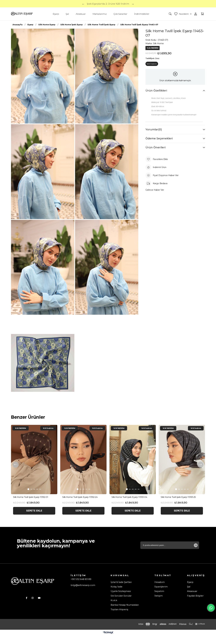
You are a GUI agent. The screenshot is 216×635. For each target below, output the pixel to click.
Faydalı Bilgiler (195, 595)
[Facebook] (26, 598)
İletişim (158, 595)
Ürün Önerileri (155, 147)
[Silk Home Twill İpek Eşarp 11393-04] (132, 459)
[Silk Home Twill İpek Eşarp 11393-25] (182, 459)
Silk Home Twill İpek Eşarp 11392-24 (80, 497)
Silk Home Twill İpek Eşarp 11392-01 (30, 497)
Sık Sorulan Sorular (121, 595)
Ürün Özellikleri (156, 90)
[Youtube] (39, 598)
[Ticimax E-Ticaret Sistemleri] (108, 632)
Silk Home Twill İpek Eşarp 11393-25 (178, 497)
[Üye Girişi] (195, 14)
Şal (188, 586)
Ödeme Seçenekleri (159, 138)
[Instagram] (33, 598)
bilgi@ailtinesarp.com (83, 585)
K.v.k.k (114, 600)
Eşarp (190, 582)
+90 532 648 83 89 (81, 579)
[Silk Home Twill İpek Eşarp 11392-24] (83, 459)
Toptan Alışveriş (119, 609)
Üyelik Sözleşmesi (121, 591)
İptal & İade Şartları (121, 582)
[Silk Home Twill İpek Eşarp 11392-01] (34, 459)
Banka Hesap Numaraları (125, 604)
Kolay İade (116, 586)
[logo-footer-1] (33, 581)
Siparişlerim (161, 586)
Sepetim (159, 591)
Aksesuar (192, 591)
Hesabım (159, 582)
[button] (28, 489)
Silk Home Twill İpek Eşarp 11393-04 (129, 497)
